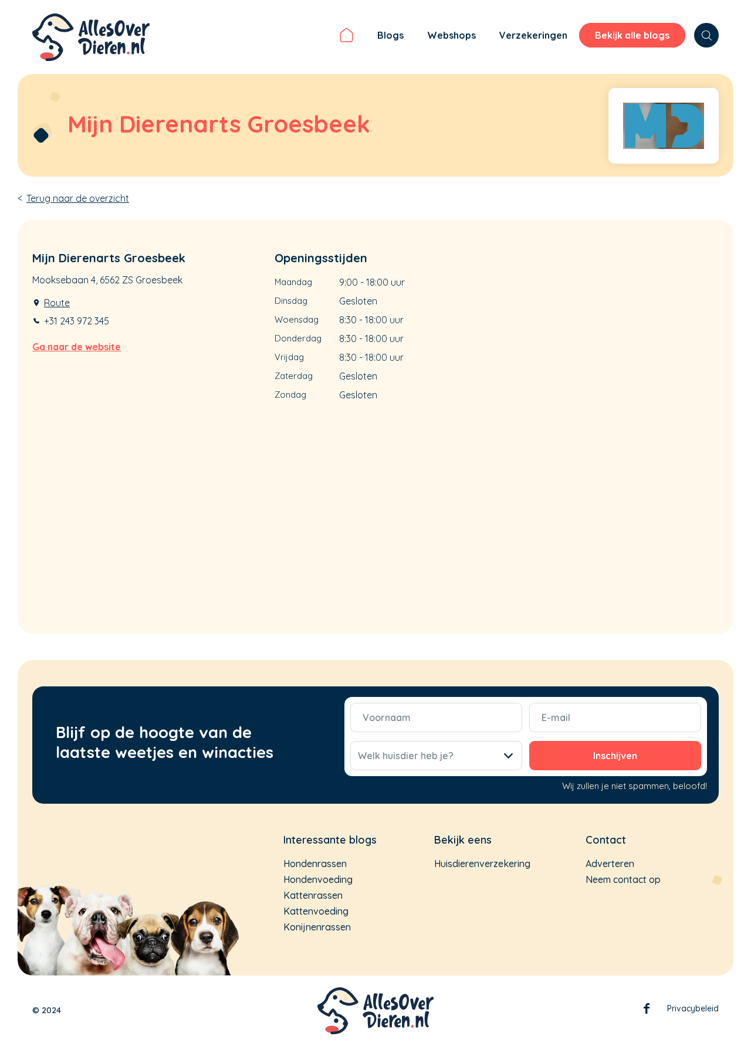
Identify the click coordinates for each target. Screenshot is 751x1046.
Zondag (290, 394)
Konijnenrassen (317, 927)
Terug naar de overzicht (77, 198)
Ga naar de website (76, 347)
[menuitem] (346, 37)
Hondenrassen (315, 863)
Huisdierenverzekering (482, 863)
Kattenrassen (313, 895)
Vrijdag (289, 357)
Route (57, 303)
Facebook (646, 1011)
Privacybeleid (693, 1008)
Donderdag (298, 338)
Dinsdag (291, 300)
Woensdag (297, 319)
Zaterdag (294, 375)
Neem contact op (623, 879)
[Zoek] (706, 35)
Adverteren (610, 863)
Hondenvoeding (318, 879)
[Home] (346, 37)
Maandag (293, 281)
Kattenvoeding (316, 911)
